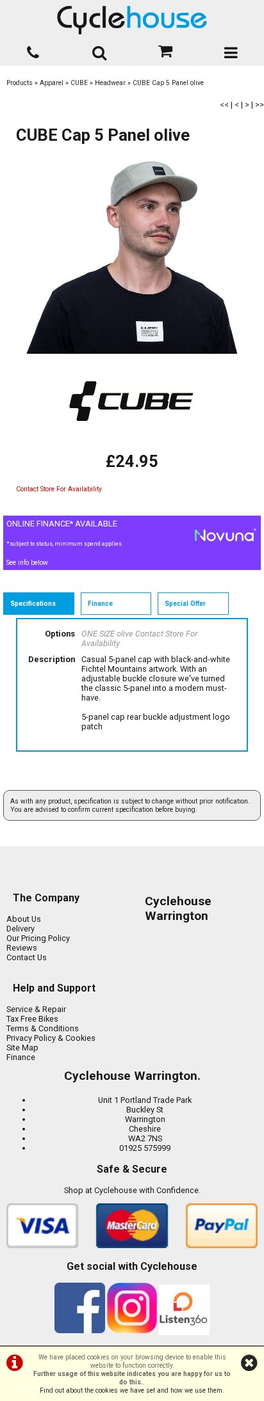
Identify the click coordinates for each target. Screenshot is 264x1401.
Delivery (20, 928)
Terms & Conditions (42, 1028)
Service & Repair (36, 1009)
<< (224, 104)
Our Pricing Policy (38, 938)
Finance (20, 1057)
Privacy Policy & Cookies (50, 1038)
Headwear (110, 83)
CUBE (79, 83)
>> (259, 104)
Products (19, 83)
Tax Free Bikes (32, 1019)
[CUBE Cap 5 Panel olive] (132, 257)
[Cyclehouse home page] (132, 20)
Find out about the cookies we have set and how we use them (131, 1390)
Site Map (22, 1047)
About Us (23, 919)
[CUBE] (132, 447)
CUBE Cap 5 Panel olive (168, 83)
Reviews (21, 948)
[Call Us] (33, 50)
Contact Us (26, 957)
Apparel (51, 83)
